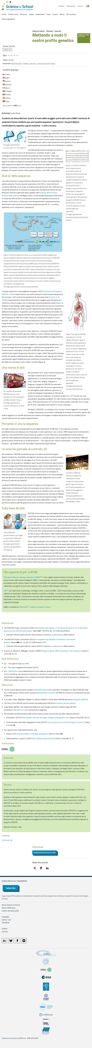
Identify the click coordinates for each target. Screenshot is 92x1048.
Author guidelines (8, 19)
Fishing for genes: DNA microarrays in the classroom (61, 650)
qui (50, 634)
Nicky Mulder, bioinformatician (43, 738)
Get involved (71, 14)
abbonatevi (58, 634)
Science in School (38, 31)
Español (7, 98)
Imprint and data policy (10, 910)
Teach (48, 14)
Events (55, 14)
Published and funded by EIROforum (14, 1038)
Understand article (83, 35)
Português (8, 91)
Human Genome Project (46, 63)
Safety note (6, 919)
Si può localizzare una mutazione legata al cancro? (65, 722)
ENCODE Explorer (41, 689)
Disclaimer (6, 922)
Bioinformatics (16, 63)
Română (8, 94)
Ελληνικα (8, 84)
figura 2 (60, 303)
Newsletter (71, 6)
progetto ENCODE (81, 699)
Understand (40, 14)
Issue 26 (58, 31)
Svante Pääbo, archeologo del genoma (33, 733)
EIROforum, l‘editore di (34, 607)
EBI (6, 590)
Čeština (7, 74)
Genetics (33, 63)
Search (80, 6)
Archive (4, 928)
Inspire (31, 14)
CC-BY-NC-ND (7, 840)
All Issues (23, 14)
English (7, 78)
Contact (61, 6)
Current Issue (13, 14)
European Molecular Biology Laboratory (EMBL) (23, 577)
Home (4, 14)
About (62, 14)
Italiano (7, 88)
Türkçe (7, 101)
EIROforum (12, 671)
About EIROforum (8, 907)
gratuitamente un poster (45, 692)
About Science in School (11, 905)
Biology (11, 59)
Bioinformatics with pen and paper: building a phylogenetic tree (45, 717)
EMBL (27, 663)
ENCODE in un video (20, 710)
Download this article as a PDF (45, 852)
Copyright (5, 916)
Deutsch (8, 81)
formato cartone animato (66, 703)
